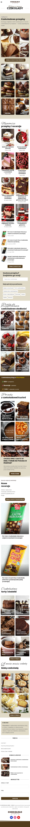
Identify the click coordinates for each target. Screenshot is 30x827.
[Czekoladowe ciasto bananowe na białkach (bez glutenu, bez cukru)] (22, 189)
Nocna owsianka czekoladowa (22, 147)
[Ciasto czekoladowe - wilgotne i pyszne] (8, 362)
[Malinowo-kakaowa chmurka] (7, 140)
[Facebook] (11, 817)
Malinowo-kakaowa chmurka (8, 147)
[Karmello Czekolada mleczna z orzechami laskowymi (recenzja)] (4, 250)
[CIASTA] (7, 72)
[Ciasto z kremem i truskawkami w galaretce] (22, 215)
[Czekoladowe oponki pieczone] (22, 362)
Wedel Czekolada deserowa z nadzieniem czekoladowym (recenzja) (16, 258)
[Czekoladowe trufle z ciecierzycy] (5, 767)
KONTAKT (3, 743)
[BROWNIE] (7, 106)
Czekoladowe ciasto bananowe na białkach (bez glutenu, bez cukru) (22, 198)
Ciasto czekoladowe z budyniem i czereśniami (8, 197)
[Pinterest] (18, 817)
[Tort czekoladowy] (8, 605)
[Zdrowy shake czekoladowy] (22, 341)
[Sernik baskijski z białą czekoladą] (8, 683)
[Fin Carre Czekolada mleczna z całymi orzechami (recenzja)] (4, 234)
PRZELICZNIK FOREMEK (6, 751)
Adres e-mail (5, 783)
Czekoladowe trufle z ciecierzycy (19, 767)
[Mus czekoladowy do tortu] (8, 646)
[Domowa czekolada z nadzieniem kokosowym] (5, 760)
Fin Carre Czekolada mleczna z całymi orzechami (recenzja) (17, 232)
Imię (2, 790)
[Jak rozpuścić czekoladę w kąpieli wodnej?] (8, 411)
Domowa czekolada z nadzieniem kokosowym (19, 760)
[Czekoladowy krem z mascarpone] (8, 626)
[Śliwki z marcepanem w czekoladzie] (5, 773)
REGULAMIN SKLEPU (6, 748)
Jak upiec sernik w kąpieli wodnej (7, 438)
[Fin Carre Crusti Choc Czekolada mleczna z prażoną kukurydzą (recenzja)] (4, 242)
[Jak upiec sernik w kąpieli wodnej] (8, 431)
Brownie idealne (22, 419)
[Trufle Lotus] (22, 321)
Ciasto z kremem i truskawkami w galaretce (22, 223)
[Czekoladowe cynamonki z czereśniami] (22, 164)
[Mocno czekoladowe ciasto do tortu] (22, 626)
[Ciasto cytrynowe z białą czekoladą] (22, 703)
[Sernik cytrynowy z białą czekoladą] (8, 703)
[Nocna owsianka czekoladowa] (22, 140)
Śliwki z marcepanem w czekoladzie (17, 773)
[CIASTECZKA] (7, 89)
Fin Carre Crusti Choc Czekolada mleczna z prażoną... (17, 241)
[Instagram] (15, 817)
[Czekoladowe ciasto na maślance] (8, 321)
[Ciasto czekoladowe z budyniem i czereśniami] (7, 189)
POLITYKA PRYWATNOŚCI (7, 745)
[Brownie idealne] (22, 411)
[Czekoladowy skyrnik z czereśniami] (7, 163)
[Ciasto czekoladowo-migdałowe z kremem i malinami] (7, 215)
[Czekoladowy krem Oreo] (22, 646)
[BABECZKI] (22, 89)
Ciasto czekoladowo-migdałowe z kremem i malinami (8, 223)
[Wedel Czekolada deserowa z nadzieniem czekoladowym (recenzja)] (4, 259)
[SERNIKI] (22, 72)
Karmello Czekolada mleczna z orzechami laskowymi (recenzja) (17, 249)
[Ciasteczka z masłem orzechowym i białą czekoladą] (22, 683)
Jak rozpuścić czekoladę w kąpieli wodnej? (7, 417)
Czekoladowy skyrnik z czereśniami (8, 171)
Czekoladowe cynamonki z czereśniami (22, 172)
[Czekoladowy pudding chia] (8, 341)
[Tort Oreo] (22, 605)
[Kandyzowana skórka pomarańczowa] (22, 431)
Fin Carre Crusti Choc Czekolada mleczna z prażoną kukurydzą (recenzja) (13, 579)
